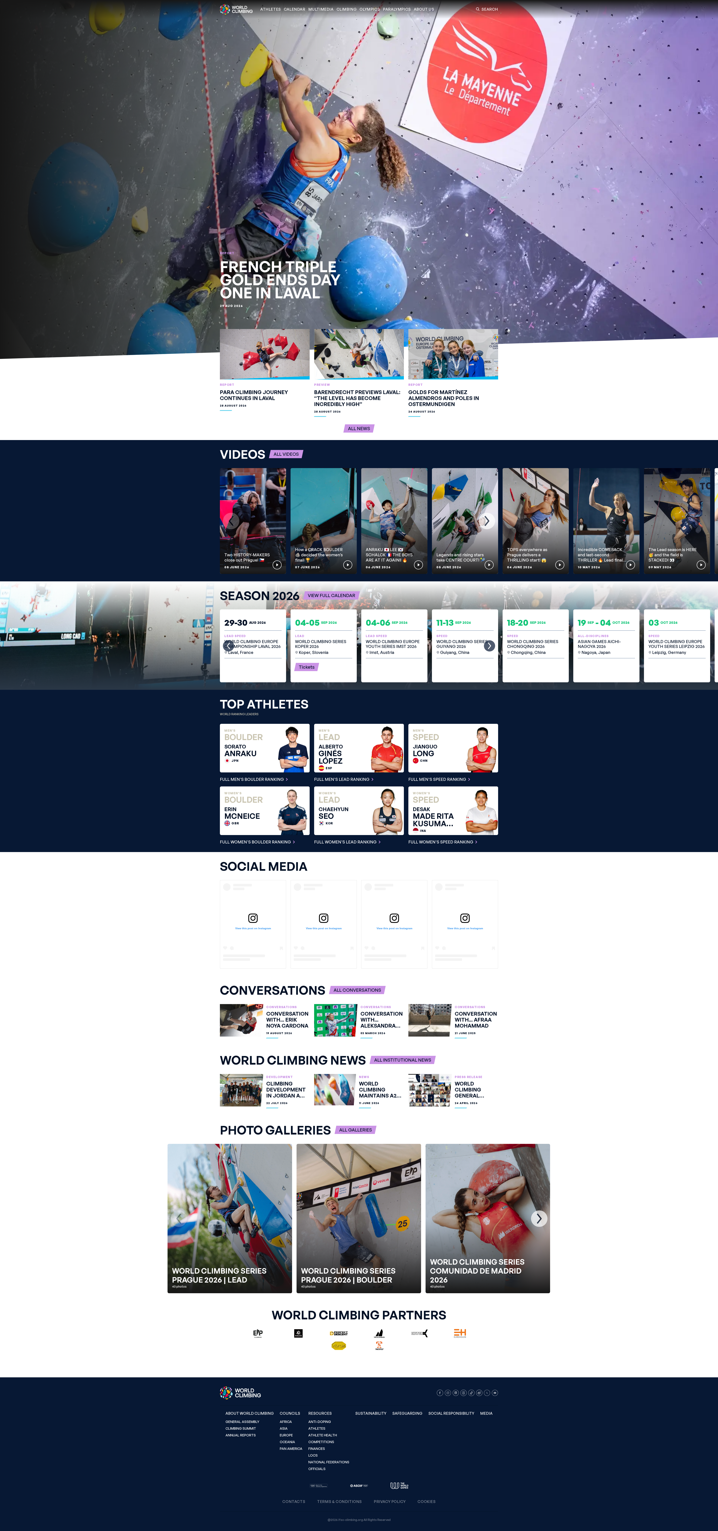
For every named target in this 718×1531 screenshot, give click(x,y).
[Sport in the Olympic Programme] (318, 1485)
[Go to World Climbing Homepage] (238, 9)
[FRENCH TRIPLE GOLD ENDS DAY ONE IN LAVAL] (359, 179)
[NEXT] (487, 521)
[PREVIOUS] (231, 521)
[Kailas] (298, 1333)
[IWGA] (399, 1485)
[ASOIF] (359, 1485)
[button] (321, 9)
